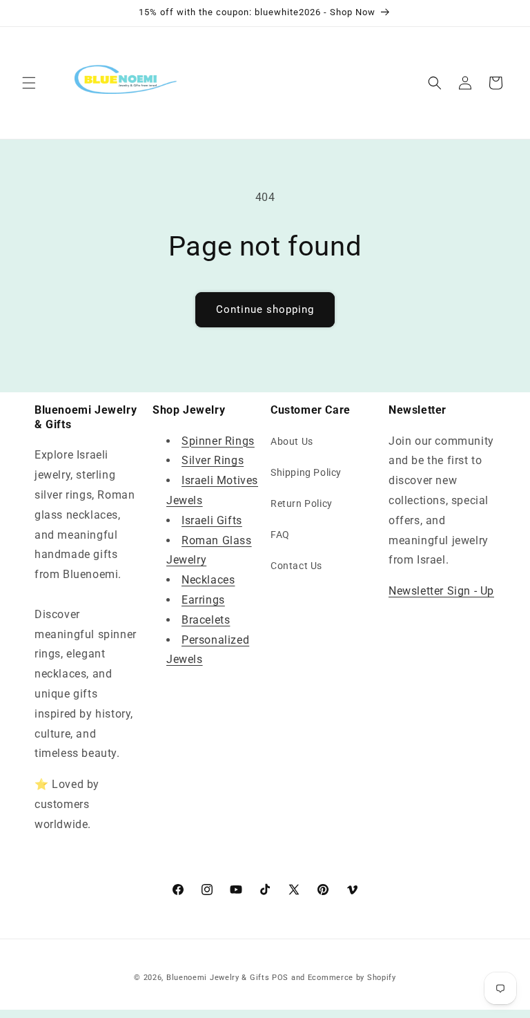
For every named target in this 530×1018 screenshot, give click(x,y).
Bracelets (205, 619)
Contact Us (296, 565)
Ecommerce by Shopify (352, 977)
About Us (292, 441)
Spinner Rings (218, 441)
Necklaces (208, 579)
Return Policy (302, 503)
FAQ (280, 534)
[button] (29, 83)
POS (280, 977)
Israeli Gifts (211, 520)
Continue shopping (265, 309)
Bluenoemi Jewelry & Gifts (218, 977)
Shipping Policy (306, 472)
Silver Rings (212, 460)
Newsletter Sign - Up (441, 590)
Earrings (203, 599)
